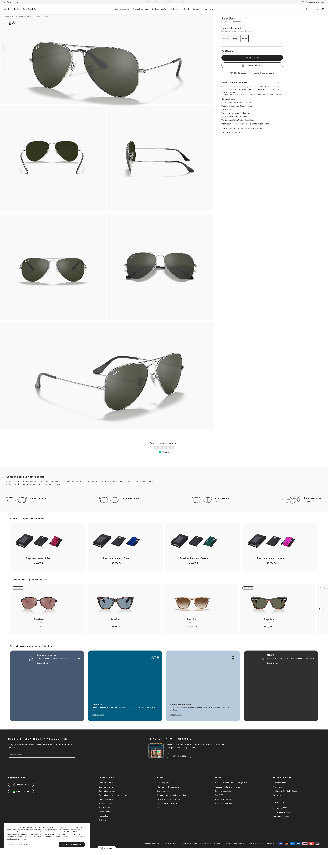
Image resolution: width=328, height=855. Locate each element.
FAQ (158, 807)
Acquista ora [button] (252, 57)
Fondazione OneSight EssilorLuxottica (289, 791)
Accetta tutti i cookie (71, 844)
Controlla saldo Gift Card (168, 803)
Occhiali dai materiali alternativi (113, 795)
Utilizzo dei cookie (255, 844)
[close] (281, 17)
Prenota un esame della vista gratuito (231, 783)
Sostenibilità (278, 787)
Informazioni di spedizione (168, 787)
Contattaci (277, 795)
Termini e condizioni (152, 844)
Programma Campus (281, 816)
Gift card (102, 820)
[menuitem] (122, 9)
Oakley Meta (104, 812)
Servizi (196, 9)
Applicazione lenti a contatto (227, 787)
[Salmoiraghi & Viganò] (20, 9)
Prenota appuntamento (314, 2)
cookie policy (12, 839)
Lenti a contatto (106, 799)
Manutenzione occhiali (224, 803)
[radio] (225, 38)
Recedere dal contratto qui (168, 799)
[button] (322, 9)
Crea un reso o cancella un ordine (171, 795)
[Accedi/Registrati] (316, 9)
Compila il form (22, 784)
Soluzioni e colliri (106, 803)
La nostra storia (279, 783)
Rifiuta (27, 844)
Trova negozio (12, 2)
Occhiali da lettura (107, 791)
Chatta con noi (22, 791)
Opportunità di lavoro (282, 812)
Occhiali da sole (106, 783)
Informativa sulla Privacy (234, 844)
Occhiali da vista (106, 787)
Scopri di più (256, 128)
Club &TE (219, 795)
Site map (270, 844)
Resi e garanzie (163, 791)
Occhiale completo (223, 791)
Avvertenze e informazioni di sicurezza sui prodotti (201, 844)
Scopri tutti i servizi (223, 799)
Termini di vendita (170, 844)
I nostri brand (104, 816)
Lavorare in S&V (280, 808)
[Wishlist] (311, 9)
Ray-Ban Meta (105, 807)
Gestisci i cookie (14, 844)
